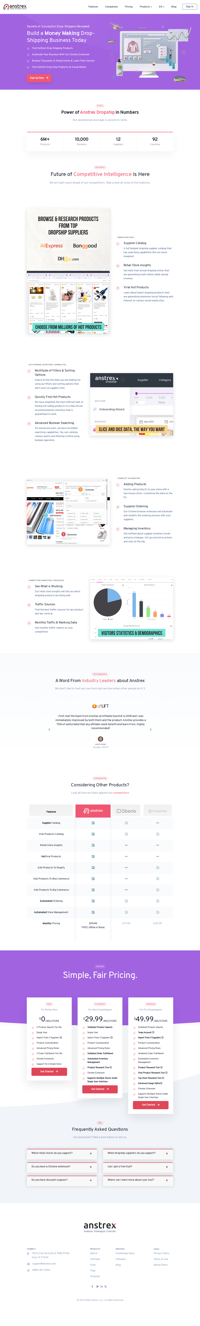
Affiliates (121, 1255)
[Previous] (49, 727)
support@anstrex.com (44, 1259)
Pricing (129, 6)
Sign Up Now (37, 78)
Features (93, 6)
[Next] (150, 727)
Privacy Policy (161, 1249)
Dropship (95, 1272)
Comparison (111, 6)
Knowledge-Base (125, 1249)
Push (93, 1261)
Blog (173, 6)
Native (93, 1249)
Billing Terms (161, 1261)
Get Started (47, 1067)
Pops (93, 1266)
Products (145, 6)
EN (161, 6)
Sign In (189, 6)
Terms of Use (161, 1255)
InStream (95, 1255)
